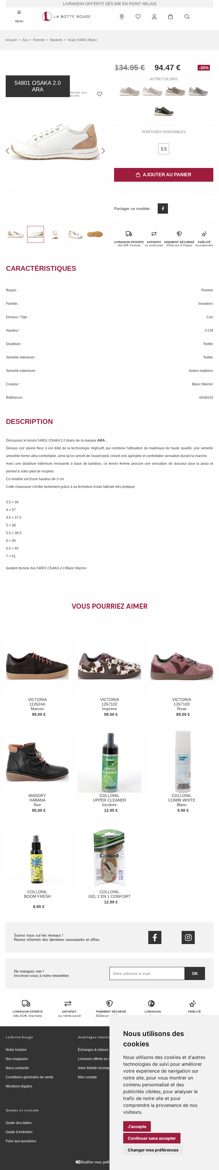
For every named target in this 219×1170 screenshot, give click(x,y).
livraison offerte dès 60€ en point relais (109, 3)
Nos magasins (17, 1059)
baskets (56, 40)
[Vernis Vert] (164, 111)
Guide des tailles (19, 1123)
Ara (25, 40)
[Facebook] (154, 937)
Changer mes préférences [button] (153, 1149)
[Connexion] (154, 16)
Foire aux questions (21, 1141)
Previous (9, 150)
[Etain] (198, 91)
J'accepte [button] (137, 1126)
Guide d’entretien (19, 1132)
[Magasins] (122, 16)
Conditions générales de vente (29, 1077)
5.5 (164, 149)
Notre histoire (16, 1050)
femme (39, 40)
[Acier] (175, 91)
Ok (195, 973)
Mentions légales (19, 1086)
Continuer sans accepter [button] (152, 1138)
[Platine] (129, 91)
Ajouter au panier (167, 174)
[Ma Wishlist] (138, 16)
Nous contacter (17, 1068)
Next (101, 150)
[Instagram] (188, 937)
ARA (101, 440)
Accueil (11, 40)
